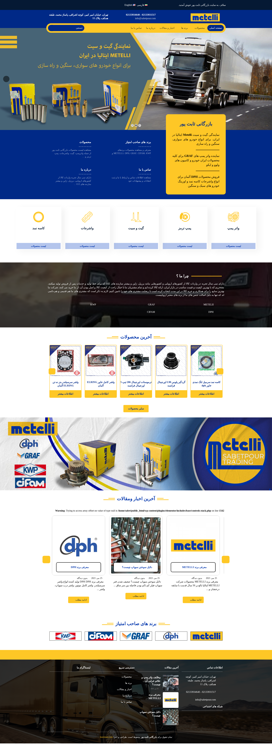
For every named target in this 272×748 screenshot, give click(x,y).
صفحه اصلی (215, 28)
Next (52, 372)
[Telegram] (208, 723)
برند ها (184, 28)
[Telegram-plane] (51, 5)
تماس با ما (137, 28)
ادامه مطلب (213, 522)
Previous (220, 372)
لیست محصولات (233, 246)
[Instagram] (66, 5)
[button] (136, 409)
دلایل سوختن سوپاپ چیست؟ (150, 718)
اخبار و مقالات (167, 28)
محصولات (200, 28)
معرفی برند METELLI (149, 699)
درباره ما (151, 28)
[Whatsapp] (58, 5)
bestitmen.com (108, 741)
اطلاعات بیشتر (206, 395)
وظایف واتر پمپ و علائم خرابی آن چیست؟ (151, 685)
